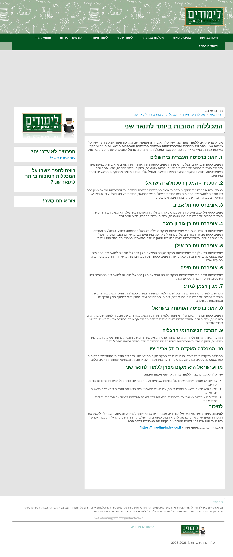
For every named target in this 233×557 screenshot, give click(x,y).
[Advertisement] (118, 77)
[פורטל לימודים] (204, 16)
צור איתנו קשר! (62, 157)
